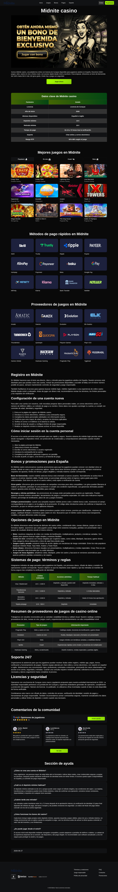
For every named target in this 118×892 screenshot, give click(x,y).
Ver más (59, 751)
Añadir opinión (96, 718)
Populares (21, 159)
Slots (94, 159)
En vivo (45, 159)
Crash (70, 159)
